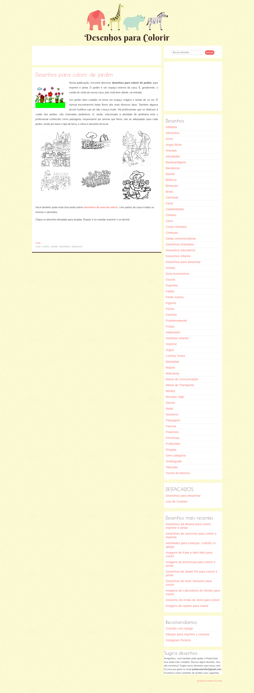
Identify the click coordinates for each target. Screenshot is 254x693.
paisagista (77, 247)
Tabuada (172, 467)
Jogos (170, 350)
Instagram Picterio (178, 640)
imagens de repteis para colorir (187, 606)
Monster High (175, 397)
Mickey (170, 391)
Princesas (172, 438)
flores (45, 247)
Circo (169, 221)
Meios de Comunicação (182, 379)
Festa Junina (175, 297)
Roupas (171, 449)
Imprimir (171, 344)
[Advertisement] (97, 55)
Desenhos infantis (178, 256)
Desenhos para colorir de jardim (74, 74)
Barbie (170, 174)
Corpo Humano (176, 227)
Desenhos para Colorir (127, 37)
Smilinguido (174, 461)
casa (37, 247)
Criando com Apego (179, 628)
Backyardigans (176, 162)
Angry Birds (174, 144)
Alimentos (172, 133)
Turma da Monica (178, 473)
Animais (171, 150)
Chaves (171, 215)
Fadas (170, 291)
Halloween (173, 332)
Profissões (173, 444)
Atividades (173, 156)
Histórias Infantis (177, 338)
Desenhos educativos (180, 250)
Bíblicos (171, 180)
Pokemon (172, 432)
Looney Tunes (175, 356)
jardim (54, 247)
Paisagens (173, 420)
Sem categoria (176, 455)
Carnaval (172, 197)
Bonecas (172, 185)
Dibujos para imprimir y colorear (188, 634)
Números (172, 414)
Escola (170, 279)
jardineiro (64, 247)
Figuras (171, 303)
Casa (37, 243)
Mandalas (172, 361)
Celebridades (175, 209)
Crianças (172, 232)
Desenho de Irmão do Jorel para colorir (193, 600)
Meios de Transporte (180, 385)
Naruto (170, 402)
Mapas (170, 367)
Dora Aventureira (177, 273)
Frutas (170, 326)
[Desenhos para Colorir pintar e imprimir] (127, 16)
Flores (170, 309)
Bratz (169, 191)
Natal (169, 408)
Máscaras (172, 373)
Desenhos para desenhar (183, 262)
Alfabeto (171, 127)
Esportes (172, 285)
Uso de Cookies (177, 501)
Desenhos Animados (180, 244)
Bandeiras (173, 168)
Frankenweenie (176, 320)
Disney (170, 268)
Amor (169, 139)
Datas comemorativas (181, 238)
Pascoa (171, 426)
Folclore (171, 314)
